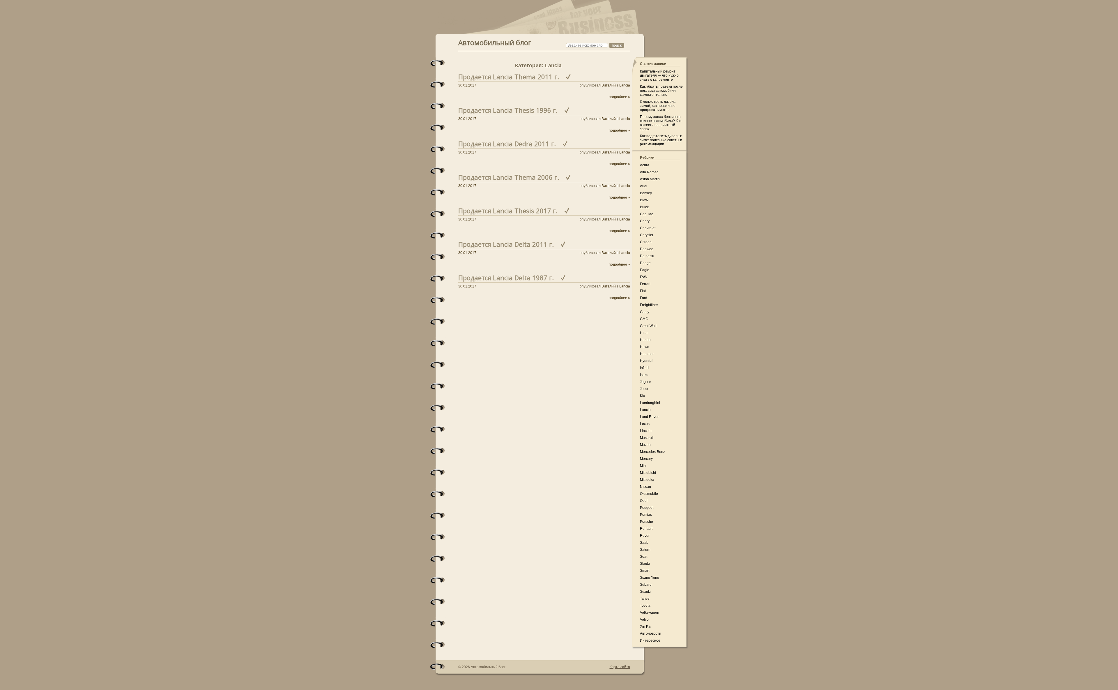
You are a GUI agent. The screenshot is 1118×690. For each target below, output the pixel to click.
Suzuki (645, 592)
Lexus (645, 424)
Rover (645, 536)
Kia (642, 396)
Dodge (645, 263)
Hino (644, 333)
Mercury (646, 459)
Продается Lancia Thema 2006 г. (508, 177)
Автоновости (650, 633)
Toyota (645, 605)
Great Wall (648, 326)
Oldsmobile (649, 494)
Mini (643, 466)
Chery (645, 221)
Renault (646, 529)
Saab (644, 543)
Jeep (644, 389)
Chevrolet (647, 228)
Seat (643, 557)
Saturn (645, 550)
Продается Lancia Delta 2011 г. (506, 244)
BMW (644, 200)
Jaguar (645, 382)
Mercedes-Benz (652, 452)
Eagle (644, 270)
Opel (644, 501)
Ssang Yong (649, 578)
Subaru (646, 585)
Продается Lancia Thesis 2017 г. (508, 210)
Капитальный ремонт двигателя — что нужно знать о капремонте (659, 75)
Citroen (646, 242)
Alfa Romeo (649, 172)
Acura (644, 165)
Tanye (645, 599)
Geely (644, 312)
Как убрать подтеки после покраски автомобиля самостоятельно (661, 90)
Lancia (624, 85)
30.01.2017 (467, 85)
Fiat (643, 291)
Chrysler (646, 235)
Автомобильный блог (494, 42)
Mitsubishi (648, 473)
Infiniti (644, 368)
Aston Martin (650, 179)
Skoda (645, 564)
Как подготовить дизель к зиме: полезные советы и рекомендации (661, 140)
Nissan (645, 487)
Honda (645, 340)
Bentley (646, 193)
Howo (644, 347)
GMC (644, 319)
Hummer (647, 354)
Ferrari (645, 284)
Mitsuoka (647, 480)
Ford (643, 298)
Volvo (644, 619)
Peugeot (646, 508)
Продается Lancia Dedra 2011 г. (507, 143)
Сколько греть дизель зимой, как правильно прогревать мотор (657, 106)
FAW (643, 277)
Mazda (645, 445)
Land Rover (649, 417)
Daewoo (646, 249)
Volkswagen (649, 612)
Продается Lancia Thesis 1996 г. (508, 110)
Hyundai (646, 361)
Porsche (646, 522)
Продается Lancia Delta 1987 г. (506, 277)
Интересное (650, 640)
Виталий (609, 85)
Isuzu (644, 375)
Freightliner (649, 305)
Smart (644, 571)
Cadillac (646, 214)
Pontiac (646, 515)
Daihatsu (647, 256)
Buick (644, 207)
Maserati (647, 438)
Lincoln (646, 431)
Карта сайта (620, 667)
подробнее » (619, 97)
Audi (643, 186)
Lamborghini (650, 403)
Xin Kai (645, 626)
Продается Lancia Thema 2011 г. (508, 76)
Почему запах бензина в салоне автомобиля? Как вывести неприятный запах (660, 123)
